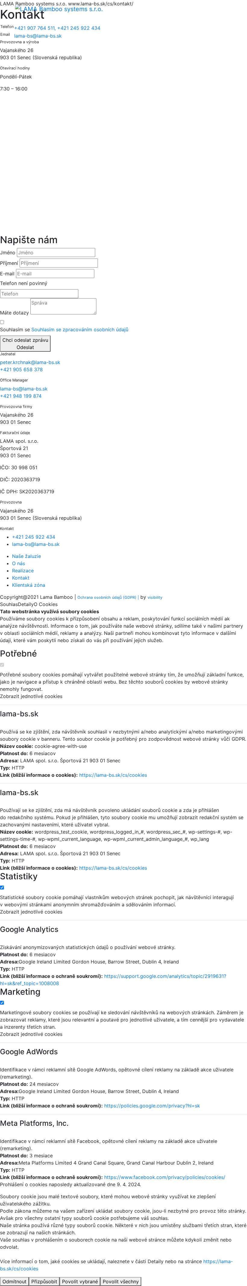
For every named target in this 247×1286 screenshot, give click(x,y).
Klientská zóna (28, 585)
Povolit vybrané (80, 1281)
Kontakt (21, 578)
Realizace (23, 571)
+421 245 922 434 (33, 537)
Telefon (8, 283)
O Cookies (46, 604)
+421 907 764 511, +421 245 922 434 (57, 28)
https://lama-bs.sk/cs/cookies (113, 775)
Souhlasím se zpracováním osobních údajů (79, 329)
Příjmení (9, 263)
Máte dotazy (14, 313)
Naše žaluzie (26, 556)
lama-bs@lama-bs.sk (38, 36)
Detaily (26, 604)
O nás (18, 563)
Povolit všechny (121, 1281)
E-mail (7, 274)
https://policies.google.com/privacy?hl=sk (152, 1106)
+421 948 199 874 (21, 396)
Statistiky (19, 876)
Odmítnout (14, 1281)
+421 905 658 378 (21, 369)
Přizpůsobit (44, 1281)
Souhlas (9, 604)
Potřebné (18, 654)
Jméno (7, 253)
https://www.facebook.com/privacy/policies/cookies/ (164, 1177)
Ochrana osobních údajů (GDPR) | (108, 597)
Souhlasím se (64, 329)
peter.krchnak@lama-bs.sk (30, 362)
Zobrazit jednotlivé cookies (31, 696)
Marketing (20, 992)
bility (155, 597)
